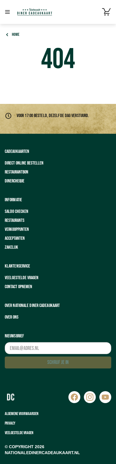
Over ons (11, 317)
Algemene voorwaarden (21, 413)
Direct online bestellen (24, 163)
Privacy (10, 423)
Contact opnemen (18, 287)
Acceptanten (15, 238)
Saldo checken (16, 211)
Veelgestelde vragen (21, 278)
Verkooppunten (17, 229)
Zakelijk (11, 247)
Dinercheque (14, 181)
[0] (106, 12)
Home (15, 34)
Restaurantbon (16, 172)
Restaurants (14, 220)
